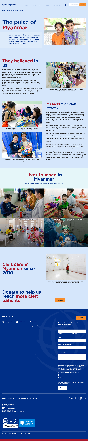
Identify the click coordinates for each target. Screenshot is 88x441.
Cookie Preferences (21, 398)
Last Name (74, 333)
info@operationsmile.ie (64, 382)
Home (3, 10)
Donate (83, 5)
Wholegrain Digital (25, 433)
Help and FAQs (35, 326)
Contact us (33, 322)
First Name (60, 333)
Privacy (4, 398)
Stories (47, 5)
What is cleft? (74, 4)
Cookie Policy (11, 398)
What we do (36, 5)
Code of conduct (33, 398)
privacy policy (65, 383)
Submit (62, 388)
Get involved (57, 5)
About (26, 5)
